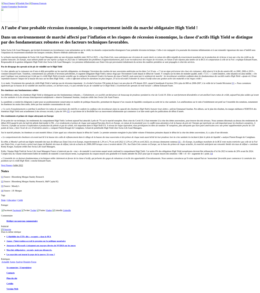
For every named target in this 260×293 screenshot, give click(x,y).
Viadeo (49, 210)
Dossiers (27, 262)
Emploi (4, 6)
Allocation (11, 200)
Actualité (5, 262)
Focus (33, 262)
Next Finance (7, 165)
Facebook (17, 210)
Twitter (33, 210)
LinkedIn (67, 210)
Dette (3, 200)
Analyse (19, 262)
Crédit (20, 200)
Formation (12, 6)
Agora (12, 262)
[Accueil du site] (8, 2)
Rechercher (22, 6)
